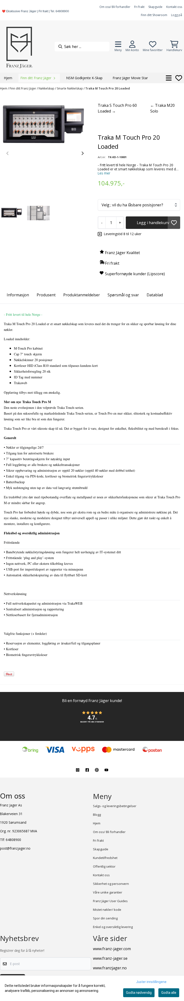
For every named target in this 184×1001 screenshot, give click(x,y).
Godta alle (168, 993)
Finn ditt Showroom (154, 15)
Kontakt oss (174, 7)
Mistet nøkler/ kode (107, 909)
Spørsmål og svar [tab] (123, 295)
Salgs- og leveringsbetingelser (114, 806)
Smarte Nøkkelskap (70, 88)
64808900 (13, 839)
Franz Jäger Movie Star (130, 78)
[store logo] (19, 46)
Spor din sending (105, 918)
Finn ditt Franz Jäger (23, 88)
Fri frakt (139, 7)
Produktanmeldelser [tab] (81, 295)
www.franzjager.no (110, 968)
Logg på (176, 15)
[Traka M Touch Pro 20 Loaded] (45, 126)
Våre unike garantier (107, 892)
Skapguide (155, 7)
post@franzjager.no (15, 848)
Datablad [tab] (155, 295)
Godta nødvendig (139, 993)
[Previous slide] (8, 153)
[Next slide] (82, 153)
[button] (174, 223)
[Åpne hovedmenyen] (169, 78)
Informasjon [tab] (18, 295)
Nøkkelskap (47, 88)
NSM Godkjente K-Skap (84, 78)
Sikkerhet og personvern (111, 884)
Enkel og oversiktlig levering (113, 927)
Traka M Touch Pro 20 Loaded (107, 88)
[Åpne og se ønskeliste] (178, 78)
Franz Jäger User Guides (110, 901)
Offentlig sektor (104, 866)
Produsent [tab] (46, 295)
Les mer (104, 173)
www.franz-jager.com (112, 948)
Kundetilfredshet (105, 858)
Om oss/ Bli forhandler (114, 7)
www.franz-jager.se (110, 958)
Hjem (4, 88)
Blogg (97, 814)
